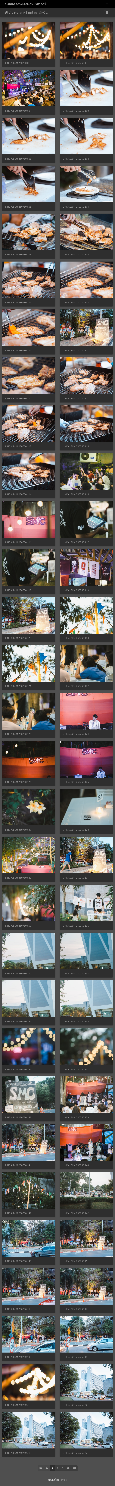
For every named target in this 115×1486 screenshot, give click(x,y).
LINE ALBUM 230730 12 (17, 638)
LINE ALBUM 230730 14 (17, 1165)
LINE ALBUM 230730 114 (18, 494)
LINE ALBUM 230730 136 (18, 1069)
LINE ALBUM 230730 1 (74, 63)
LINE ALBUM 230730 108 (76, 302)
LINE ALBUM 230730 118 (18, 590)
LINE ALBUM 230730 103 (18, 206)
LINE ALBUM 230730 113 (76, 446)
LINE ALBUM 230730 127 (18, 829)
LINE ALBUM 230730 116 (18, 542)
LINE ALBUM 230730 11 (75, 350)
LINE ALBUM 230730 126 (76, 782)
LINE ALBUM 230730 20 (75, 1405)
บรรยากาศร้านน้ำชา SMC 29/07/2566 (30, 12)
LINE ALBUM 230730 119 (76, 590)
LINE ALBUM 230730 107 (18, 302)
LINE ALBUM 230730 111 (76, 398)
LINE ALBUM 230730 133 (76, 973)
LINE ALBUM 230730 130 (18, 925)
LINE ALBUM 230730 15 (75, 1261)
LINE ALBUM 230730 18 (17, 1357)
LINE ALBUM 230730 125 (18, 782)
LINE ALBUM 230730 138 (18, 1117)
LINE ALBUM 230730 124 (76, 733)
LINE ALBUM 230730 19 (75, 1357)
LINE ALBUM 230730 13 (75, 877)
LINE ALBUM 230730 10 (17, 110)
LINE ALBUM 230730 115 (76, 494)
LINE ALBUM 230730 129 (18, 877)
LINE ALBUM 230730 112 (18, 446)
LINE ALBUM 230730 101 (18, 158)
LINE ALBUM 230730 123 (18, 734)
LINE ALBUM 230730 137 (76, 1069)
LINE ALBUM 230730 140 (76, 1165)
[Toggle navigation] (107, 4)
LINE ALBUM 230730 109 (18, 350)
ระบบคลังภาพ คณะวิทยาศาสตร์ (25, 4)
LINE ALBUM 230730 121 (18, 686)
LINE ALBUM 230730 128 (76, 829)
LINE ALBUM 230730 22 (75, 1452)
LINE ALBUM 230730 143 (18, 1261)
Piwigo (63, 1479)
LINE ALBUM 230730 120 (76, 638)
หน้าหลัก (6, 12)
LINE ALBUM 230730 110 (18, 398)
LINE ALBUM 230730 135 (76, 1021)
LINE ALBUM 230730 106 (76, 254)
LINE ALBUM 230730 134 (18, 1021)
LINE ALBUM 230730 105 (18, 254)
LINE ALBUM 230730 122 (76, 686)
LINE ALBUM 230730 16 (17, 1309)
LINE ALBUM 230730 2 (17, 1405)
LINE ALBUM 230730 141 (18, 1213)
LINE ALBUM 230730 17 (75, 1309)
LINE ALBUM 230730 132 (18, 973)
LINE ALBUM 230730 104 (76, 206)
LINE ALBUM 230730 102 (76, 158)
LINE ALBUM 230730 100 (76, 110)
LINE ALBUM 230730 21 (17, 1452)
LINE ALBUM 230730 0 (17, 63)
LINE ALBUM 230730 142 (76, 1213)
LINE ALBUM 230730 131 (76, 925)
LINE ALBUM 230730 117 (76, 542)
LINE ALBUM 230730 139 (76, 1117)
